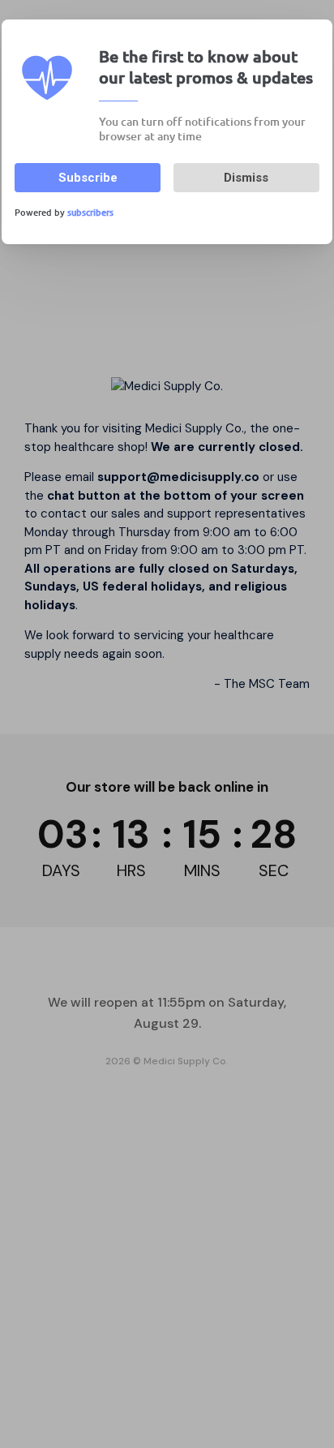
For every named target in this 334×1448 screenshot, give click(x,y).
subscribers (90, 212)
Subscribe (88, 177)
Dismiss (246, 177)
